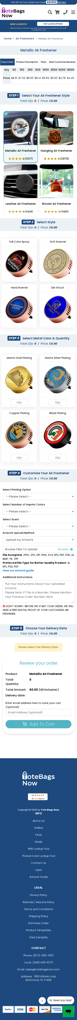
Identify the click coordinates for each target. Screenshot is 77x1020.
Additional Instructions (17, 577)
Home (8, 38)
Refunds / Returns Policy (38, 902)
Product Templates (38, 930)
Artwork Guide (38, 877)
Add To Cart (41, 724)
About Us (39, 821)
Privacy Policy (38, 895)
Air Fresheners (25, 38)
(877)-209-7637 (43, 955)
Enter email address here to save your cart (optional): (33, 705)
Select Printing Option (17, 489)
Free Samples (39, 937)
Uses (38, 870)
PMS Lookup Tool (38, 849)
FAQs (38, 835)
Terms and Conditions (38, 909)
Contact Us (38, 863)
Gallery (38, 828)
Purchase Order (38, 923)
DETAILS (62, 2)
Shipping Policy (38, 916)
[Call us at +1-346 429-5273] (65, 13)
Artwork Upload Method (18, 533)
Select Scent (11, 519)
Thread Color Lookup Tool (38, 856)
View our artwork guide (18, 570)
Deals (38, 842)
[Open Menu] (72, 12)
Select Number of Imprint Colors (24, 504)
